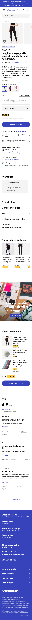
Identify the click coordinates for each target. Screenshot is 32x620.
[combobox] (16, 108)
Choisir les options (16, 383)
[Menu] (4, 10)
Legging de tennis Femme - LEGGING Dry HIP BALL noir (7, 260)
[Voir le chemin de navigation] (2, 21)
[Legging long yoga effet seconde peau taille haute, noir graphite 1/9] (12, 33)
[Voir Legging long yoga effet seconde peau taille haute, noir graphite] (7, 341)
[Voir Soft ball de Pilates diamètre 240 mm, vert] (7, 354)
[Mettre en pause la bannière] (26, 3)
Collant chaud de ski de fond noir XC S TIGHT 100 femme (20, 260)
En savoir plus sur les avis (9, 411)
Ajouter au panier (16, 124)
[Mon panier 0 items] (28, 10)
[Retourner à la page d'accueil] (13, 10)
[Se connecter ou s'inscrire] (24, 10)
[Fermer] (28, 3)
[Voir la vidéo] (4, 41)
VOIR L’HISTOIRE (16, 315)
